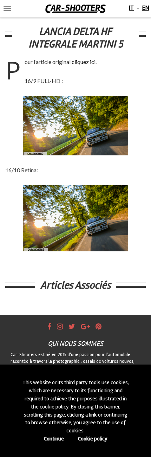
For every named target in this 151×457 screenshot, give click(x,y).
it (131, 8)
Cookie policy (92, 438)
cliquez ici (84, 61)
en (145, 8)
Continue (54, 438)
